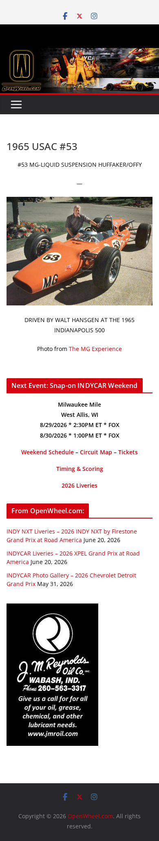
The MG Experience (95, 349)
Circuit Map (96, 452)
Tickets (128, 452)
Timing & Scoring (79, 469)
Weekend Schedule (47, 452)
